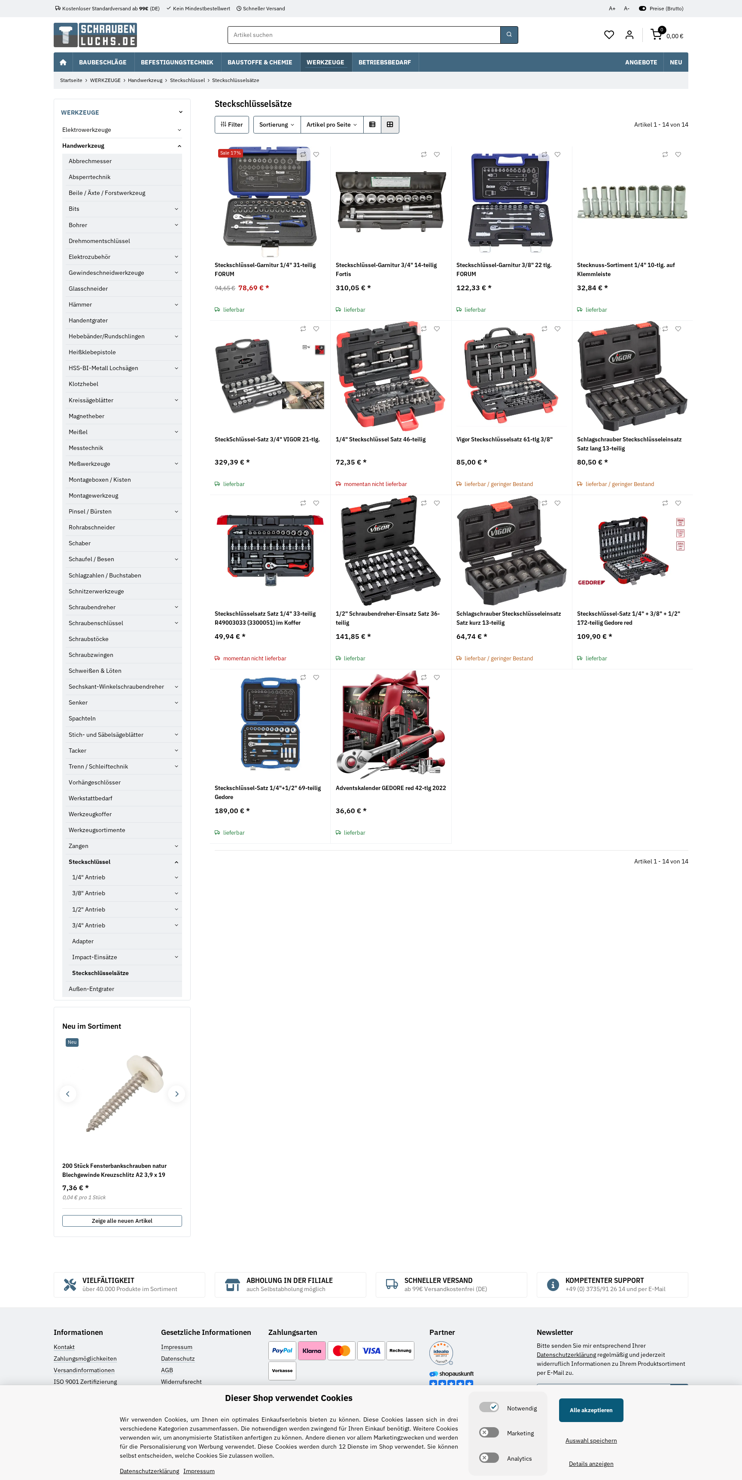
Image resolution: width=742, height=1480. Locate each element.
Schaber (80, 543)
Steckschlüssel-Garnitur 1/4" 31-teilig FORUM (265, 269)
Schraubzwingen (91, 655)
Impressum (176, 1347)
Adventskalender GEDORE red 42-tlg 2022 (391, 788)
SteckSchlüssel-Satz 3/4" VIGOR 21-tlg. (267, 439)
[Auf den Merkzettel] (316, 154)
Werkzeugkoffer (90, 814)
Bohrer (78, 225)
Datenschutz (178, 1358)
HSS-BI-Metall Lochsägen (103, 368)
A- (626, 8)
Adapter (83, 941)
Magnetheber (86, 416)
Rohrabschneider (92, 527)
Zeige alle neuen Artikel (122, 1221)
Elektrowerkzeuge (86, 130)
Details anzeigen (591, 1464)
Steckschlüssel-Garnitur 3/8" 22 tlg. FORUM (504, 269)
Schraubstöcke (89, 639)
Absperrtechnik (89, 177)
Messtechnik (86, 448)
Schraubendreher (92, 607)
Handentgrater (88, 320)
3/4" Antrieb (88, 925)
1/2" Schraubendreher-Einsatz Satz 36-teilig (388, 618)
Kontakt (64, 1347)
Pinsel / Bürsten (90, 511)
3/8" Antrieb (88, 893)
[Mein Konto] (629, 35)
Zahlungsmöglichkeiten (85, 1358)
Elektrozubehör (89, 257)
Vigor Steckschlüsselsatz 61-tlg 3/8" (504, 439)
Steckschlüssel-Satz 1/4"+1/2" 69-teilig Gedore (268, 792)
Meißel (78, 432)
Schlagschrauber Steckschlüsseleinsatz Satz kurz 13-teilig (508, 618)
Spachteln (82, 718)
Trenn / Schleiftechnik (98, 766)
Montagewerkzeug (93, 495)
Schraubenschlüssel (96, 623)
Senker (78, 702)
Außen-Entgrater (91, 989)
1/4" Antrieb (88, 877)
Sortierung (273, 124)
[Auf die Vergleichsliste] (303, 154)
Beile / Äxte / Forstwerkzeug (107, 193)
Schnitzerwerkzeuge (96, 591)
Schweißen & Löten (95, 671)
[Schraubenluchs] (95, 35)
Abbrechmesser (90, 161)
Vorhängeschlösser (95, 782)
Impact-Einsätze (94, 957)
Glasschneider (88, 288)
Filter (235, 124)
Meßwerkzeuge (89, 464)
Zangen (78, 846)
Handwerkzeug (83, 145)
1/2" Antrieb (88, 909)
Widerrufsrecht (181, 1382)
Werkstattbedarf (91, 798)
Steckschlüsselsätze (100, 973)
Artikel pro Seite (329, 124)
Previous (67, 1093)
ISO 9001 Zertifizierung (85, 1382)
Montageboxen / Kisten (100, 479)
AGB (167, 1370)
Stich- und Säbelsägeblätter (106, 734)
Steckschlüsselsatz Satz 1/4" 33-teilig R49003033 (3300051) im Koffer (265, 618)
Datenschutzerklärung (566, 1354)
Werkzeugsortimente (97, 830)
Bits (74, 209)
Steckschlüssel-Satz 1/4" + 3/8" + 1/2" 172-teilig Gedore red (628, 618)
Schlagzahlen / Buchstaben (105, 575)
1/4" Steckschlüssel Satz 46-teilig (381, 439)
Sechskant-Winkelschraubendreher (116, 686)
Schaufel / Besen (91, 559)
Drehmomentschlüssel (99, 241)
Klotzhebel (83, 384)
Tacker (77, 750)
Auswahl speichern (591, 1440)
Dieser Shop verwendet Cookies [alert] (289, 1398)
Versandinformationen (84, 1370)
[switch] (489, 1407)
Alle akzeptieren (591, 1410)
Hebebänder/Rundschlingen (107, 336)
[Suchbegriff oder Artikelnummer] (509, 35)
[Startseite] (63, 61)
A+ (612, 8)
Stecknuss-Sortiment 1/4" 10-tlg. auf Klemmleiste (626, 269)
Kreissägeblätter (91, 400)
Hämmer (80, 304)
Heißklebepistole (92, 352)
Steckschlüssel (89, 862)
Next (176, 1093)
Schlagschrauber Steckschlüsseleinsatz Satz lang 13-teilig (629, 443)
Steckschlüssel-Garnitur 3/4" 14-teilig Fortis (386, 269)
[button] (609, 35)
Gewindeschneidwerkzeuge (106, 273)
